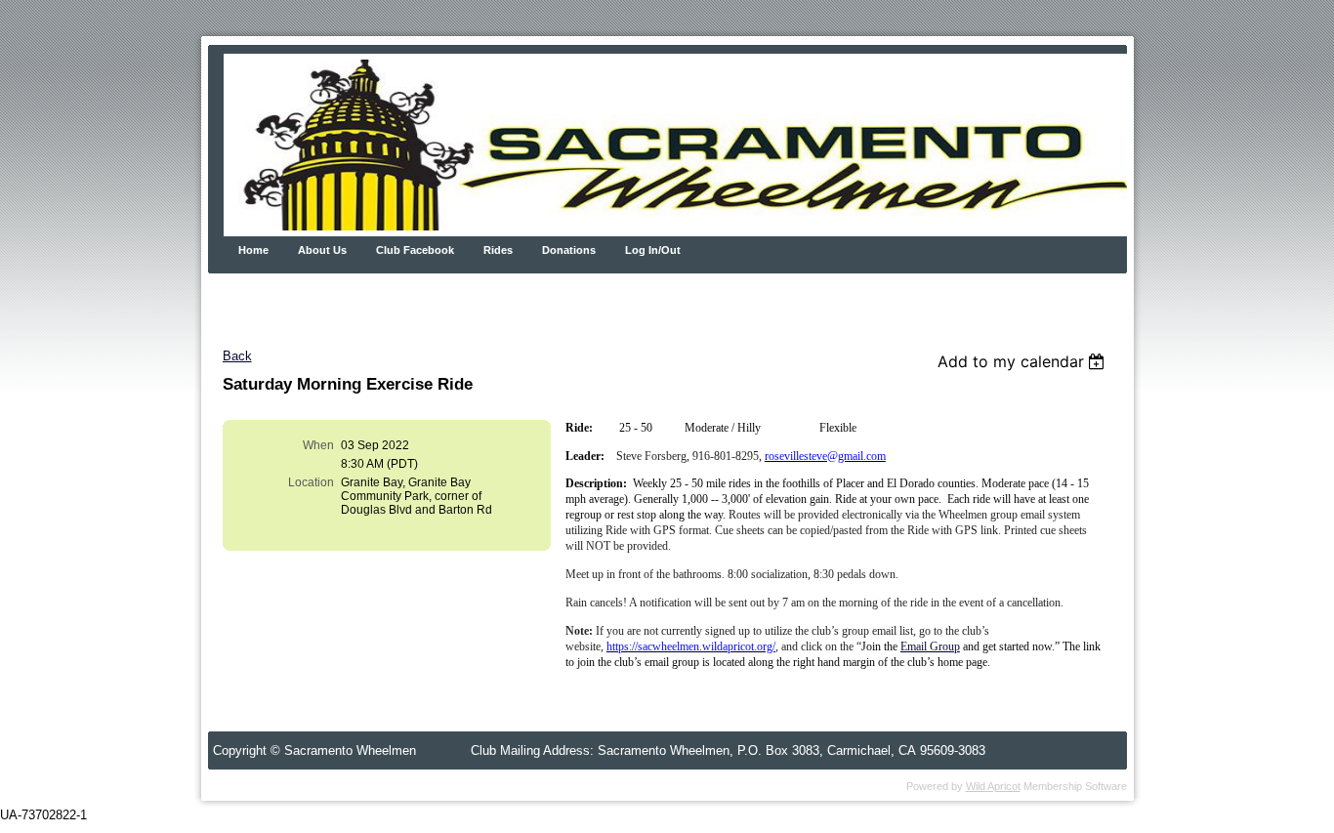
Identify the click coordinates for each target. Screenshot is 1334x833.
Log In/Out (653, 250)
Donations (569, 250)
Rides (498, 250)
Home (253, 250)
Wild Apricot (993, 786)
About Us (322, 250)
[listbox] (1024, 361)
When (318, 445)
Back (237, 356)
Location (311, 482)
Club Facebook (415, 250)
